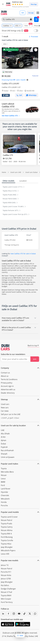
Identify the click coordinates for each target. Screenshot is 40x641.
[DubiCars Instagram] (14, 614)
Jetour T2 (4, 565)
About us (4, 376)
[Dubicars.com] (5, 347)
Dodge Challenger (8, 588)
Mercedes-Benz (7, 472)
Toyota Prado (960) (10, 195)
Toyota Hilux (6, 544)
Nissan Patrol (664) (10, 199)
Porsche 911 (6, 572)
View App (34, 4)
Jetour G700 (6, 578)
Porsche (4, 505)
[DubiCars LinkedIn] (3, 614)
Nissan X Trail (6, 592)
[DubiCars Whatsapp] (35, 614)
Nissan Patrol (6, 520)
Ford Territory (7, 602)
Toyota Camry (6, 527)
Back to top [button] (32, 345)
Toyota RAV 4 (6, 533)
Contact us (5, 372)
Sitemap (4, 399)
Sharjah (4, 454)
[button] (3, 4)
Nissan (4, 475)
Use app (30, 13)
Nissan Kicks (6, 575)
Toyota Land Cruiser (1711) (13, 187)
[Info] (22, 31)
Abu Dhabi (5, 433)
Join (34, 359)
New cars (5, 407)
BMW (3, 482)
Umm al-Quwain (7, 457)
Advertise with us (8, 389)
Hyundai (4, 492)
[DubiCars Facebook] (8, 614)
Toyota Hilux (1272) (10, 191)
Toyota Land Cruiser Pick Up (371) (15, 214)
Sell (22, 13)
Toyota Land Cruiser (9, 517)
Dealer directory (8, 393)
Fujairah (4, 447)
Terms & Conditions (9, 379)
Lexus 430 (5, 554)
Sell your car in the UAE (10, 414)
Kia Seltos (5, 585)
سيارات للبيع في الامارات (10, 418)
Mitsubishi (5, 499)
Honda (4, 502)
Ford (3, 485)
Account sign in (7, 386)
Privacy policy (6, 383)
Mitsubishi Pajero (8, 550)
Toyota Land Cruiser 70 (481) (13, 206)
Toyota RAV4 (6, 595)
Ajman (3, 440)
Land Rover (5, 488)
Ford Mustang (7, 537)
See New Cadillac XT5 (10, 116)
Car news (5, 411)
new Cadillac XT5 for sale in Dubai (23, 254)
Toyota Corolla (7, 540)
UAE (2, 430)
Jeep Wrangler (7, 547)
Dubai (3, 443)
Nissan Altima (6, 530)
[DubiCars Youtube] (19, 614)
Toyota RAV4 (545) (9, 202)
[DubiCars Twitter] (30, 614)
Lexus (3, 478)
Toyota (4, 468)
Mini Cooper (6, 599)
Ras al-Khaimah (7, 450)
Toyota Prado (6, 523)
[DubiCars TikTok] (24, 614)
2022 (4, 44)
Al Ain (3, 437)
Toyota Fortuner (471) (11, 210)
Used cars (5, 404)
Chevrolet (5, 495)
